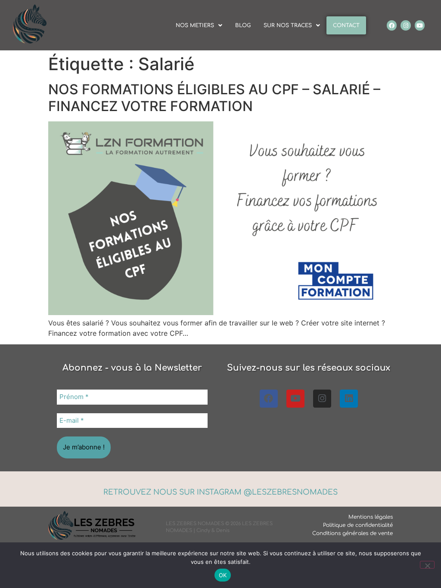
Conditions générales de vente (352, 533)
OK (223, 575)
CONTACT (346, 25)
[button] (199, 25)
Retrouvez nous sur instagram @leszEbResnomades (220, 492)
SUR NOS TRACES (288, 25)
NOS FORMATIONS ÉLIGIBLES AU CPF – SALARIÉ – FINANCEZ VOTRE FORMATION (214, 97)
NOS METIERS (195, 25)
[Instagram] (405, 25)
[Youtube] (420, 25)
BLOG (243, 25)
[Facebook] (392, 25)
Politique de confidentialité (358, 525)
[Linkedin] (349, 399)
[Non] (427, 565)
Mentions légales (370, 517)
